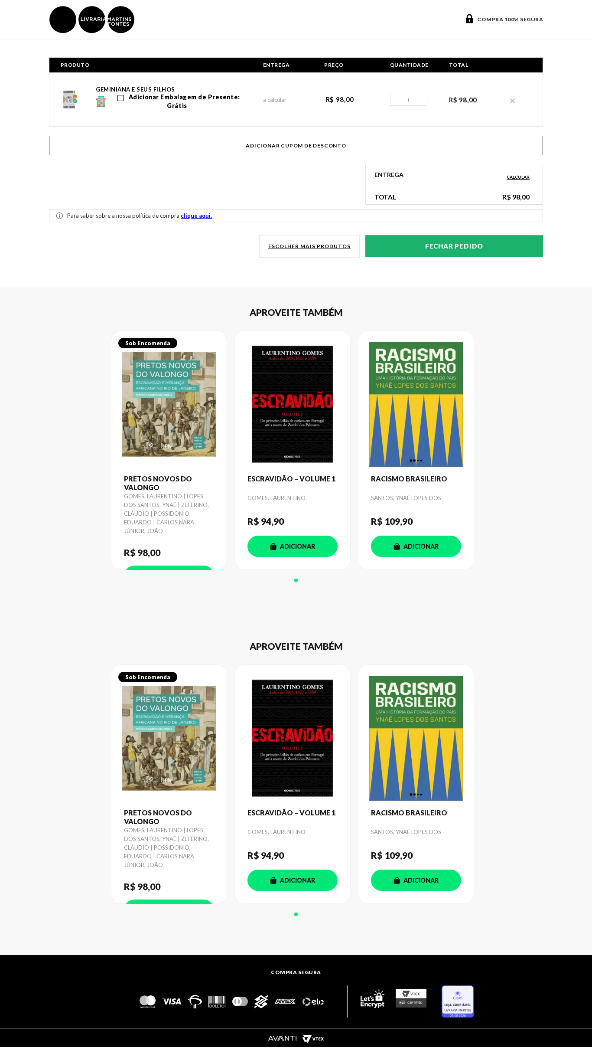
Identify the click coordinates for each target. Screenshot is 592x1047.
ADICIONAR (297, 546)
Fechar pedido (454, 246)
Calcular (518, 177)
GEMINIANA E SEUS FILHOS (135, 89)
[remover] (512, 100)
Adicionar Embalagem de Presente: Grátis (183, 101)
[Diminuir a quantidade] (396, 100)
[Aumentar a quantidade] (421, 100)
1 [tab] (296, 580)
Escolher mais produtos (309, 246)
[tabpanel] (172, 450)
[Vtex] (313, 1038)
